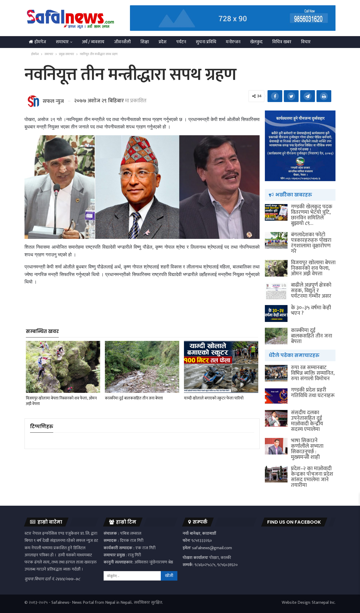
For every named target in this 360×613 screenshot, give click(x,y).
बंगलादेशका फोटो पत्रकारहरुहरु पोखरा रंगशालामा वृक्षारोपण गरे (311, 243)
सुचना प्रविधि (206, 42)
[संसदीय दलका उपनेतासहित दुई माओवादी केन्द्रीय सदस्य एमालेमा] (276, 418)
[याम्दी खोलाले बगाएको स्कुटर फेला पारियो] (221, 367)
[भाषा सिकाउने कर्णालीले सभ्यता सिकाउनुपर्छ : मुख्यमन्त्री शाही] (276, 446)
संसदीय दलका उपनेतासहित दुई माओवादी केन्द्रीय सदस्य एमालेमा (307, 421)
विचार (305, 42)
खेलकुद (256, 42)
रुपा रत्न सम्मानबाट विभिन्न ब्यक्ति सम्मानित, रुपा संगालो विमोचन (313, 373)
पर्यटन (181, 42)
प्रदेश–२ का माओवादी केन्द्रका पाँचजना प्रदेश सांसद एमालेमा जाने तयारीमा (312, 477)
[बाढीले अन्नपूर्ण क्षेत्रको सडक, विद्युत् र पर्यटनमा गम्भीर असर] (276, 290)
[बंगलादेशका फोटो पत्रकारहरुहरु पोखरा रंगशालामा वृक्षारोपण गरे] (276, 240)
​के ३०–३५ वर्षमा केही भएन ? (311, 310)
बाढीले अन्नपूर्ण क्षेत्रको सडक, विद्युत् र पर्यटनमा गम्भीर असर (311, 291)
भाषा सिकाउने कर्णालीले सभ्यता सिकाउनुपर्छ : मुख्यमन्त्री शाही (307, 449)
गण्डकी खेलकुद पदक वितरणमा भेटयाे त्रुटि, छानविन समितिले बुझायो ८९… (311, 215)
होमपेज (40, 42)
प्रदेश (163, 42)
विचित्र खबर (281, 42)
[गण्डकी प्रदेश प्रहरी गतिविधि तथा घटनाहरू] (276, 395)
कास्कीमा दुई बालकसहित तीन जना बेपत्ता (311, 336)
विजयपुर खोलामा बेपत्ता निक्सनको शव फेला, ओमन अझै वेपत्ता (313, 268)
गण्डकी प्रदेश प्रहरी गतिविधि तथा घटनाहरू (313, 392)
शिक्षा (144, 42)
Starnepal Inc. (323, 602)
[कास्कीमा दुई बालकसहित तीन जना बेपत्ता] (142, 367)
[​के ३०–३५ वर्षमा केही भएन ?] (276, 313)
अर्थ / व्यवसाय (93, 42)
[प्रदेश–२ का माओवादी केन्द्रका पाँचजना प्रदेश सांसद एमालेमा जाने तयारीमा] (276, 474)
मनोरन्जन (233, 42)
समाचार (62, 42)
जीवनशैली (122, 42)
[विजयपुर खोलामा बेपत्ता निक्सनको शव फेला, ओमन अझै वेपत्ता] (63, 367)
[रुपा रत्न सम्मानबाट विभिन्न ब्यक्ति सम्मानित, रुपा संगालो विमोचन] (276, 373)
